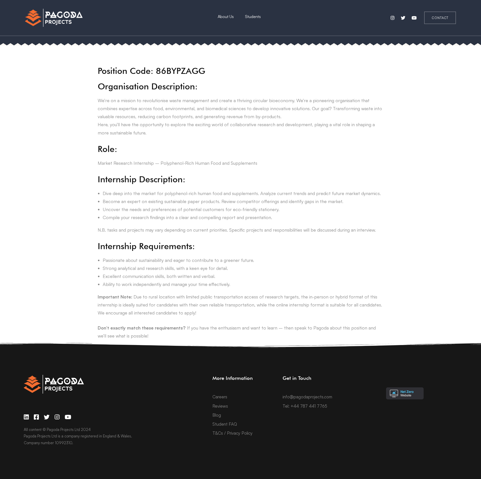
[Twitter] (47, 417)
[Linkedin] (26, 417)
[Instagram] (57, 417)
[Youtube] (68, 417)
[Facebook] (36, 417)
